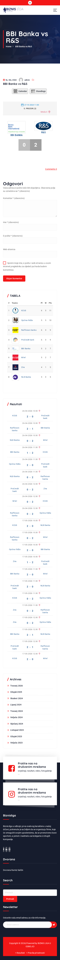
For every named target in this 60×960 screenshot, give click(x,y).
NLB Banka (26, 377)
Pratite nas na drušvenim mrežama (32, 765)
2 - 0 (30, 416)
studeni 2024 (16, 698)
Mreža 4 (44, 112)
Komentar (14, 198)
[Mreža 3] (39, 423)
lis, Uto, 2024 (10, 80)
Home (9, 46)
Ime (11, 222)
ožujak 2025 (16, 692)
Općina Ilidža (27, 320)
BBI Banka (16, 135)
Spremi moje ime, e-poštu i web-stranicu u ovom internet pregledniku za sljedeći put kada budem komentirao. (27, 266)
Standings (41, 91)
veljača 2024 (16, 717)
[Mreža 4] (39, 435)
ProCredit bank (27, 340)
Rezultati (21, 953)
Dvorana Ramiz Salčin (13, 870)
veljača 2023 (16, 743)
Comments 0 (51, 169)
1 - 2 (30, 453)
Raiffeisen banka (28, 330)
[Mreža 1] (39, 411)
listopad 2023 (17, 730)
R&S (43, 132)
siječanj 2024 (16, 724)
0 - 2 (30, 441)
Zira (23, 367)
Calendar (22, 91)
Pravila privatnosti (36, 953)
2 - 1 (30, 428)
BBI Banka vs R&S (23, 46)
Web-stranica (9, 249)
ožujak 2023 (16, 736)
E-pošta (13, 236)
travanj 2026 (16, 686)
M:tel (23, 357)
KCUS (23, 310)
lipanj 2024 (16, 704)
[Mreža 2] (39, 459)
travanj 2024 (16, 711)
